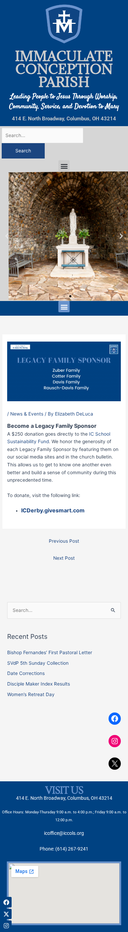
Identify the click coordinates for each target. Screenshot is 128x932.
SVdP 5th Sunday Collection (38, 663)
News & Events (26, 414)
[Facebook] (115, 718)
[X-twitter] (6, 914)
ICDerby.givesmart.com (53, 510)
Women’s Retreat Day (31, 694)
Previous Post (64, 541)
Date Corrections (26, 673)
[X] (115, 763)
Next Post (64, 558)
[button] (64, 165)
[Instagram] (115, 741)
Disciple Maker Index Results (38, 684)
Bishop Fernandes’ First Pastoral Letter (49, 652)
